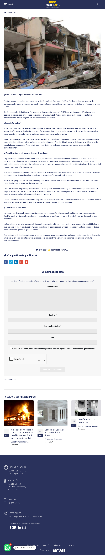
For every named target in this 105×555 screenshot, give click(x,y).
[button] (7, 547)
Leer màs (14, 445)
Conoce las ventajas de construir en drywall (54, 432)
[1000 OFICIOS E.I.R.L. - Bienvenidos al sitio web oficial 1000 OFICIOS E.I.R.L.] (52, 4)
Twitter (11, 262)
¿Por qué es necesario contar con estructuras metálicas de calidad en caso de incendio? (22, 433)
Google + (21, 262)
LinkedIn (16, 262)
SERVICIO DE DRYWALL (59, 250)
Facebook (6, 262)
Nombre (52, 315)
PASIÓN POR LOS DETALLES (86, 421)
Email (26, 262)
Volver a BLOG (12, 12)
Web (52, 337)
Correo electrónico (52, 326)
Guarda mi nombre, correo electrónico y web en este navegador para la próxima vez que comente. (53, 349)
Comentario (52, 287)
